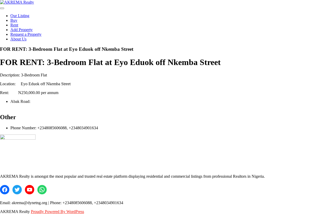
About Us (18, 39)
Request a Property (26, 34)
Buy (13, 20)
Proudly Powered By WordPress (57, 211)
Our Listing (19, 15)
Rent (14, 25)
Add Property (21, 29)
